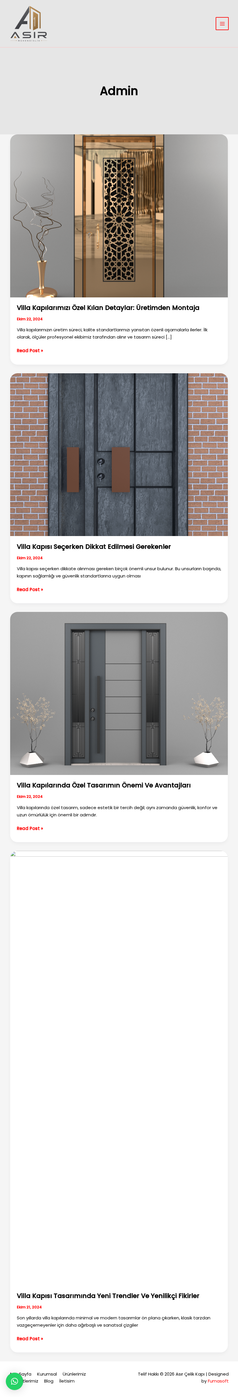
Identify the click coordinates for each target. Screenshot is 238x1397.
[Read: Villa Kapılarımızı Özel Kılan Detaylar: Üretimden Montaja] (119, 215)
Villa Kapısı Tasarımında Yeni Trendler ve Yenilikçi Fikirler (108, 1295)
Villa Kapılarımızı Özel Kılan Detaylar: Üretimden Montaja (108, 307)
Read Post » (30, 350)
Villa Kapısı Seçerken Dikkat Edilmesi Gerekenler (94, 546)
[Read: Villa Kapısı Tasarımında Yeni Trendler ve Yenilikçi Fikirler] (119, 1068)
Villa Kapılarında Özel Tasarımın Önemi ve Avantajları (104, 785)
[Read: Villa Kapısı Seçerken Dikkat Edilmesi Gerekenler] (119, 454)
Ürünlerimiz (74, 1374)
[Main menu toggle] (222, 23)
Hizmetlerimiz (23, 1381)
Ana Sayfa (20, 1374)
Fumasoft (218, 1381)
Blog (48, 1381)
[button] (14, 1381)
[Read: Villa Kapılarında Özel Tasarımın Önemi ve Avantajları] (119, 693)
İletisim (67, 1381)
